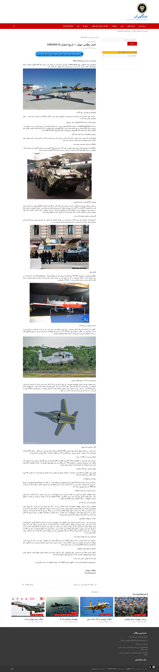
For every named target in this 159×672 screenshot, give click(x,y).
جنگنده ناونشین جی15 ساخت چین (99, 619)
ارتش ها (85, 26)
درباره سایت (142, 26)
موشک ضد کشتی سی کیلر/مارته (138, 637)
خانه (78, 26)
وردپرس (94, 669)
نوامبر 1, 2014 (39, 621)
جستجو (132, 43)
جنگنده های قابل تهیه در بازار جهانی (83, 584)
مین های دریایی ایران (141, 644)
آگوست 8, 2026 (142, 621)
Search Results (68, 26)
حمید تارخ (85, 48)
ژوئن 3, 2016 (92, 48)
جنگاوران (141, 16)
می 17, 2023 (108, 621)
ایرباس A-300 (29, 584)
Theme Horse (112, 669)
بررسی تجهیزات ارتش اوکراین (135, 619)
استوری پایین (137, 614)
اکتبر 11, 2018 (73, 621)
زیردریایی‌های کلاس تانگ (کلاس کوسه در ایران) (134, 640)
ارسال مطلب (131, 26)
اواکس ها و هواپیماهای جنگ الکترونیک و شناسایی (65, 614)
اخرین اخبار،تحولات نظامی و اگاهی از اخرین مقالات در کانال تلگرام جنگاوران (58, 55)
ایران (122, 26)
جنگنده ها (102, 614)
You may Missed (139, 594)
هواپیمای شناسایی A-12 (68, 619)
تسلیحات (114, 26)
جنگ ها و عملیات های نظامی (99, 26)
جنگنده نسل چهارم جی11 (33, 619)
